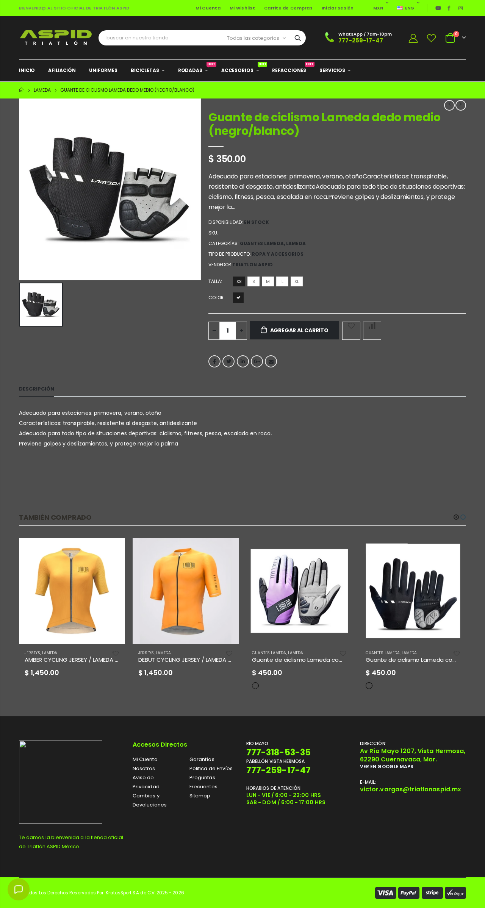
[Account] (413, 38)
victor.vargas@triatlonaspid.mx (410, 789)
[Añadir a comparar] (372, 331)
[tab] (36, 389)
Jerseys (32, 653)
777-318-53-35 (278, 752)
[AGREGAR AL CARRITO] (112, 550)
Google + (257, 361)
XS (239, 281)
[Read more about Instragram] (461, 8)
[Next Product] (460, 105)
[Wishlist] (432, 38)
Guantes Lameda (262, 243)
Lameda (42, 90)
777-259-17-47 (360, 40)
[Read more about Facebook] (449, 8)
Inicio (22, 90)
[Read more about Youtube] (438, 8)
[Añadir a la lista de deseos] (351, 331)
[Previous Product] (449, 105)
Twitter (228, 361)
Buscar (298, 37)
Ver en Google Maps (386, 766)
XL (296, 281)
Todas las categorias (253, 38)
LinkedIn (243, 361)
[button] (456, 517)
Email (271, 361)
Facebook (214, 361)
